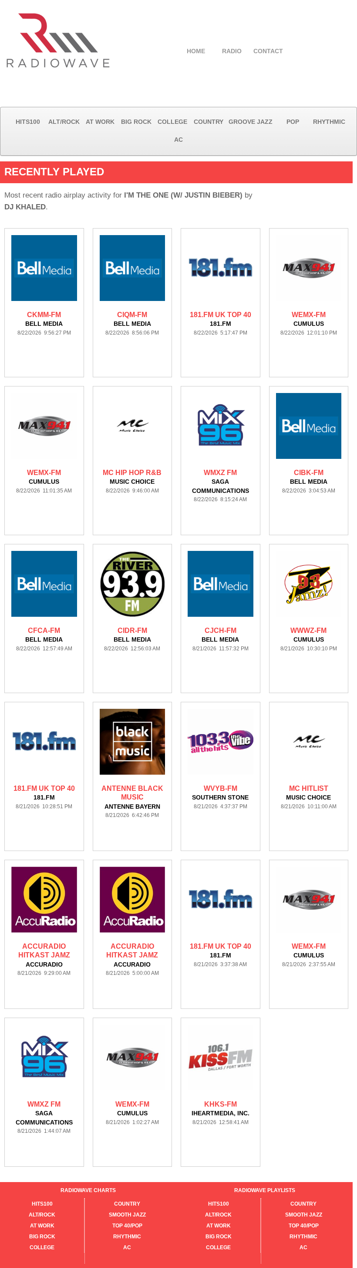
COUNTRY (208, 121)
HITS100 (28, 121)
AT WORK (100, 121)
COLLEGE (172, 121)
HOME (196, 51)
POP (292, 121)
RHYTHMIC (329, 121)
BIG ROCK (136, 121)
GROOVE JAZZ (251, 121)
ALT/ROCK (64, 121)
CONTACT (268, 51)
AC (178, 139)
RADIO (232, 51)
